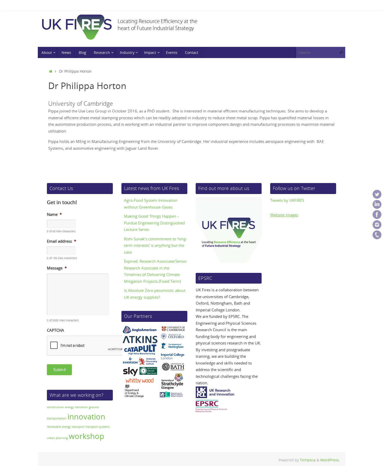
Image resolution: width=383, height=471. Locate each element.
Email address (61, 241)
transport (78, 427)
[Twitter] (377, 194)
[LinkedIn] (377, 204)
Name (54, 214)
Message (57, 268)
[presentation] (86, 346)
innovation (86, 416)
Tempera (308, 460)
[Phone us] (377, 234)
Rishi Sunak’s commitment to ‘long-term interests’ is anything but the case (155, 245)
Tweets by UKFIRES (287, 200)
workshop (86, 436)
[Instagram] (377, 224)
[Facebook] (377, 214)
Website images (284, 214)
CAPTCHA (55, 330)
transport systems (97, 427)
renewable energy (59, 427)
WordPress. (330, 460)
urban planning (57, 438)
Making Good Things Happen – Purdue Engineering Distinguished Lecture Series (154, 222)
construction (55, 407)
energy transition (76, 407)
